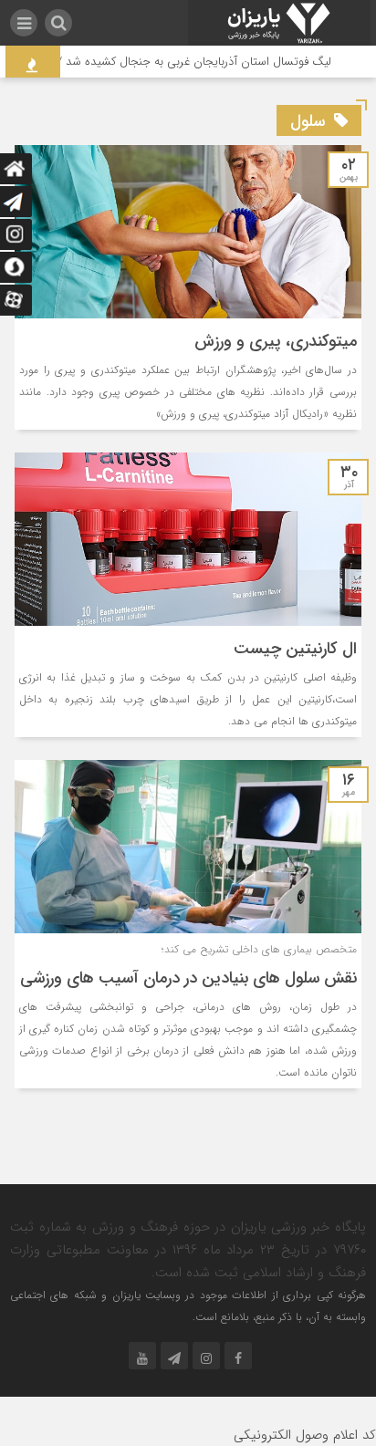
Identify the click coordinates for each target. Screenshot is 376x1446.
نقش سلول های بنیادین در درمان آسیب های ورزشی (188, 978)
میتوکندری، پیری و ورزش (275, 341)
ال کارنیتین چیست (295, 648)
